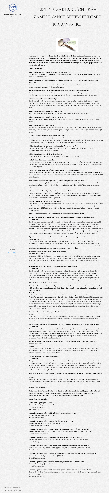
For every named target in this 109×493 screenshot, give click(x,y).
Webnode (18, 490)
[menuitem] (13, 247)
